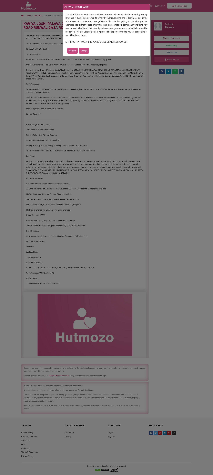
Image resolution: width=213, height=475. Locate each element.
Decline (72, 51)
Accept (84, 51)
